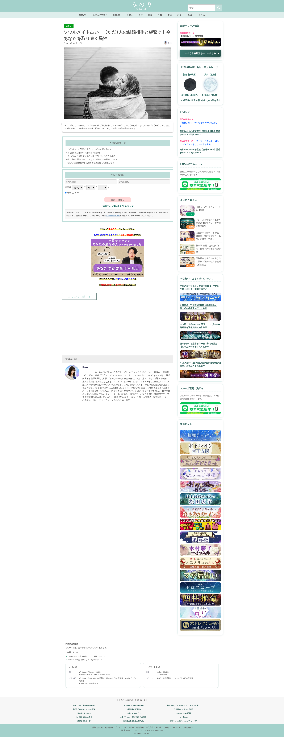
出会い (190, 14)
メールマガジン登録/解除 (182, 727)
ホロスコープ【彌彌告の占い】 (84, 705)
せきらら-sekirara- (155, 730)
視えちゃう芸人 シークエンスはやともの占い (183, 705)
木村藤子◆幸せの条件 (84, 717)
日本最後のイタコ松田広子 (183, 709)
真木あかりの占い (84, 713)
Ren (170, 42)
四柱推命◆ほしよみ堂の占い (134, 721)
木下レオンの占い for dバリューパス (183, 721)
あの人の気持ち (100, 14)
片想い (130, 14)
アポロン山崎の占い (134, 713)
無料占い (83, 14)
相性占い (117, 14)
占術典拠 (140, 727)
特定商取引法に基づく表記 (157, 727)
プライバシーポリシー (124, 727)
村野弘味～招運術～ (134, 709)
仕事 (160, 14)
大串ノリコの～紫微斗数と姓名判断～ (134, 717)
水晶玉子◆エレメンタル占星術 (84, 709)
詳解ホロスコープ (84, 721)
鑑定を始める (117, 199)
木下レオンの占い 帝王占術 (134, 705)
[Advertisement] (117, 326)
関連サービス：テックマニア (133, 730)
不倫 (179, 14)
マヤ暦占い (184, 717)
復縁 (170, 14)
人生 (141, 14)
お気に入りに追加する (79, 296)
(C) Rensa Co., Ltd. (142, 733)
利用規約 (109, 727)
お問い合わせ (97, 727)
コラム (202, 14)
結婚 (150, 14)
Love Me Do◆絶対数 (184, 713)
